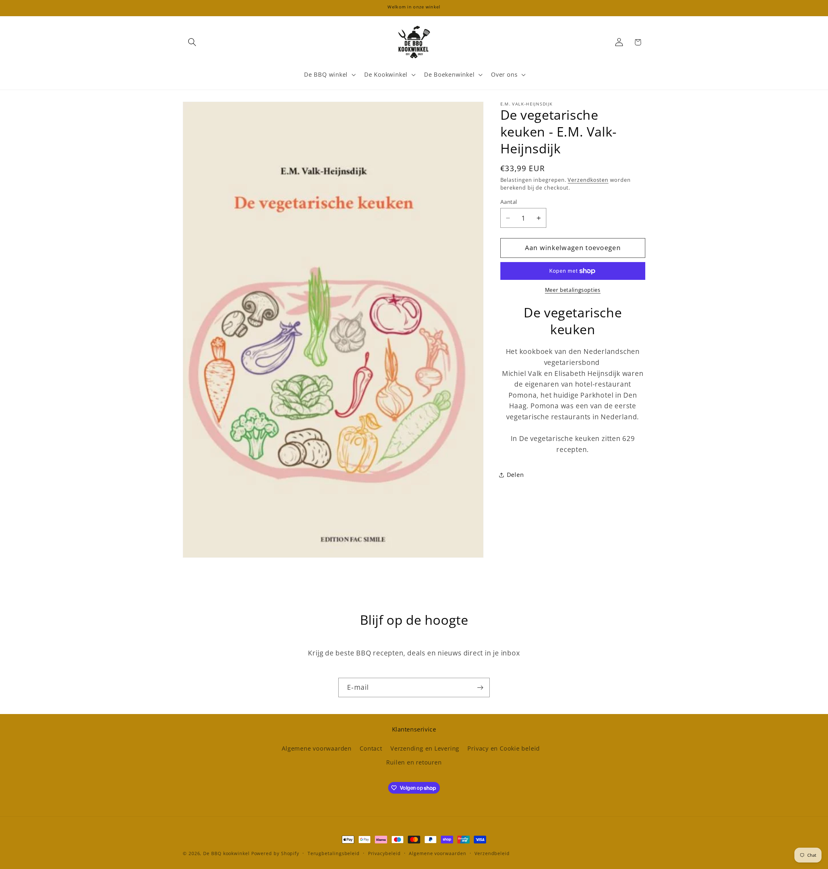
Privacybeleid (384, 853)
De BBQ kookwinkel (227, 853)
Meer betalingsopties (573, 290)
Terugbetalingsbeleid (334, 853)
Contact (371, 748)
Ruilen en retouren (413, 762)
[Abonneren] (480, 688)
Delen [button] (515, 474)
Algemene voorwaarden (317, 748)
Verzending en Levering (424, 748)
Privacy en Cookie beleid (503, 748)
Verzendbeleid (492, 853)
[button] (192, 42)
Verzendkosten (588, 179)
